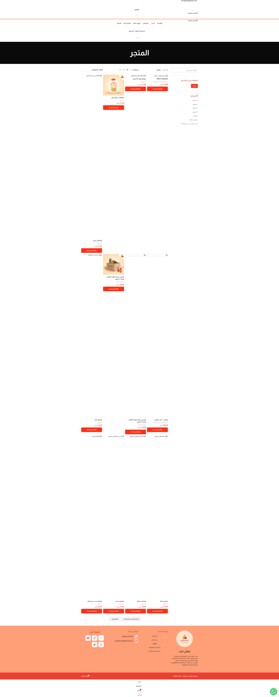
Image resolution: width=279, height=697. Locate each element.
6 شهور (195, 104)
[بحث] (139, 26)
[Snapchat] (101, 638)
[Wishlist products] (139, 35)
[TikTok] (94, 638)
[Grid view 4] (107, 69)
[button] (157, 89)
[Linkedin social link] (137, 3)
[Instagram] (101, 644)
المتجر (155, 643)
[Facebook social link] (144, 3)
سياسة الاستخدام (154, 651)
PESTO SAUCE (162, 79)
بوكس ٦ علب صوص (161, 420)
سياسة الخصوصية (154, 647)
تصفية (194, 86)
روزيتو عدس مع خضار (94, 601)
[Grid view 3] (111, 69)
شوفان (195, 116)
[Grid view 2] (114, 69)
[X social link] (142, 3)
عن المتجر (154, 640)
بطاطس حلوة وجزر (117, 97)
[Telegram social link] (134, 3)
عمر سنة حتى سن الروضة (189, 124)
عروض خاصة (193, 120)
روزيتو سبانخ (141, 601)
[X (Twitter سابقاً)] (94, 644)
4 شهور (195, 100)
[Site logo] (193, 13)
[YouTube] (88, 638)
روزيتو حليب (98, 420)
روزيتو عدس (119, 601)
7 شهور (195, 108)
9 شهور (195, 112)
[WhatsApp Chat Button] (273, 691)
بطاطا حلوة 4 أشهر (139, 79)
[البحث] (173, 70)
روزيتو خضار (164, 601)
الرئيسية (165, 70)
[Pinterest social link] (139, 3)
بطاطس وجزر (97, 240)
